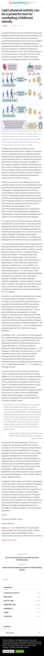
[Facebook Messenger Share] (28, 545)
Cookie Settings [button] (8, 651)
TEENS (6, 612)
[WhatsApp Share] (18, 545)
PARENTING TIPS (10, 605)
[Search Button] (40, 579)
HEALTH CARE (9, 601)
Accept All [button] (20, 651)
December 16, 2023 (17, 26)
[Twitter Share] (8, 545)
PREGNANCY (8, 609)
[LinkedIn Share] (13, 545)
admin (5, 26)
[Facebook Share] (3, 545)
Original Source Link (9, 540)
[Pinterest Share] (23, 545)
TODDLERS (8, 616)
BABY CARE (8, 597)
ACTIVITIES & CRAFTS (11, 593)
